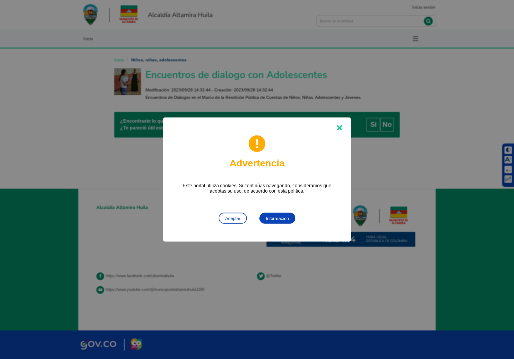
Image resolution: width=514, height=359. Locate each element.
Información (277, 218)
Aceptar (232, 218)
